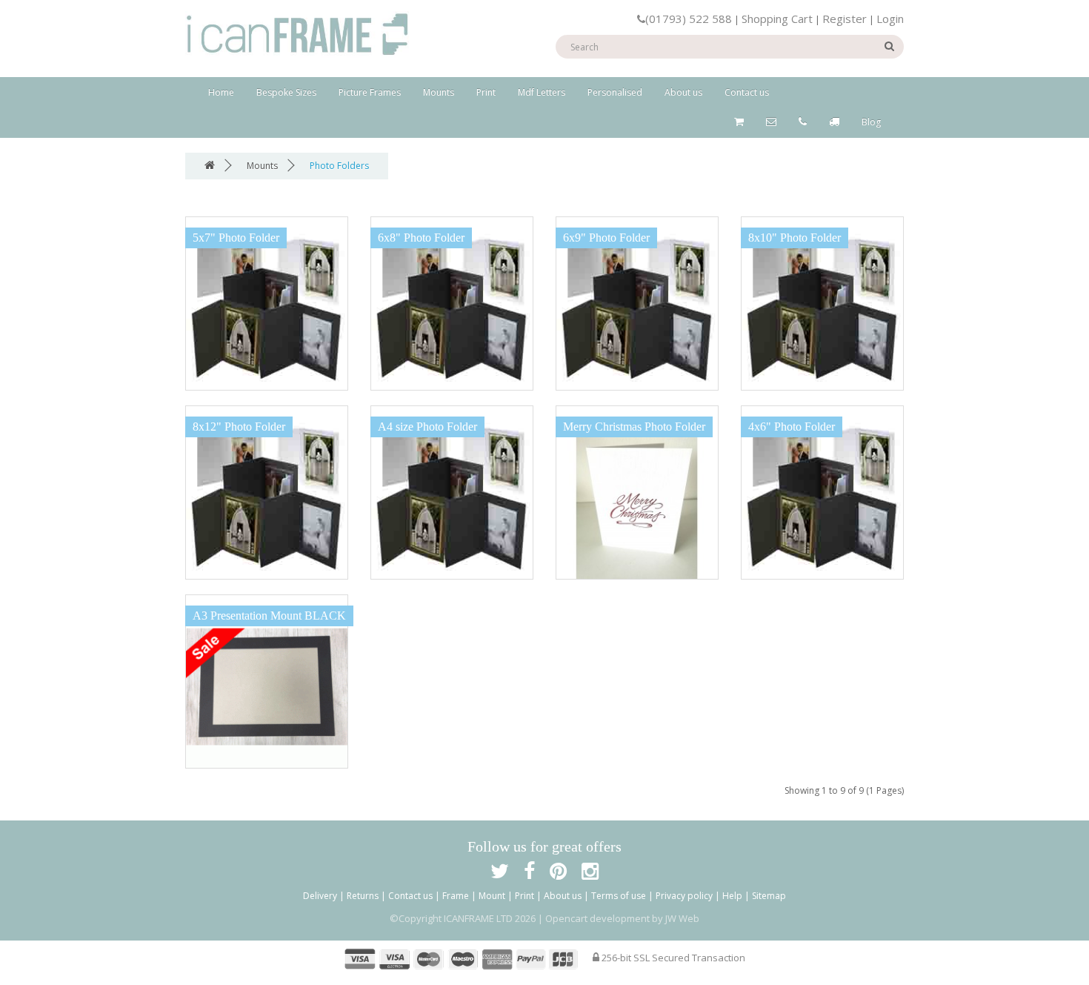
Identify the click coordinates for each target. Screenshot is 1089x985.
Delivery (320, 895)
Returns (363, 895)
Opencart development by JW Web (622, 918)
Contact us (747, 92)
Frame (455, 895)
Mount (492, 895)
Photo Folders (339, 165)
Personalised (614, 92)
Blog (871, 122)
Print (486, 92)
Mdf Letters (541, 92)
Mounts (438, 92)
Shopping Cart (777, 18)
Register (844, 18)
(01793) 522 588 (688, 18)
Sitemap (769, 895)
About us (683, 92)
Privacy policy (684, 895)
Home (221, 92)
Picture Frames (370, 92)
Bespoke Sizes (286, 92)
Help (732, 895)
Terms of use (618, 895)
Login (890, 18)
